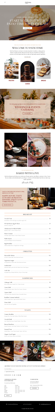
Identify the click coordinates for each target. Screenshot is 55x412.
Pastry (11, 80)
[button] (27, 28)
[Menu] (5, 2)
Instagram (16, 375)
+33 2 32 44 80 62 (28, 404)
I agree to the (10, 371)
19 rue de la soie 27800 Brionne (12, 404)
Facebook (12, 375)
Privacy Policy (12, 371)
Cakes (27, 84)
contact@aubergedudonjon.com (45, 404)
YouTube (20, 375)
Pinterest (18, 375)
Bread (43, 80)
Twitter (14, 375)
